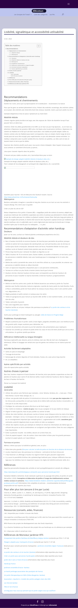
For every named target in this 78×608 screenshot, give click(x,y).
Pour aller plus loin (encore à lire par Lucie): (20, 79)
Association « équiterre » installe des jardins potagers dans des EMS (27, 579)
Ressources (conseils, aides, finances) (18, 81)
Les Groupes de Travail (22, 14)
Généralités (16, 74)
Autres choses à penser (15, 70)
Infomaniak (53, 605)
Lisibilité (11, 72)
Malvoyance (15, 54)
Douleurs (14, 58)
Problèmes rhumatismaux (18, 63)
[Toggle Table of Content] (37, 46)
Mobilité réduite (16, 52)
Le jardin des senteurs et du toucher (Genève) (19, 552)
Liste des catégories (40, 14)
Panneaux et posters (18, 76)
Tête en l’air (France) (11, 587)
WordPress (34, 605)
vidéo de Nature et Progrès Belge (52, 315)
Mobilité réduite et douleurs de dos (20, 60)
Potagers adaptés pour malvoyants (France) (18, 542)
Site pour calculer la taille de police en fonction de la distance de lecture (47, 449)
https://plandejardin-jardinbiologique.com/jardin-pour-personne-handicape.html (32, 472)
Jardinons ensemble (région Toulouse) (50, 546)
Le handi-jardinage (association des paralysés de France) (23, 571)
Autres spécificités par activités (19, 69)
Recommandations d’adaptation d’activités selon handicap (24, 56)
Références (12, 77)
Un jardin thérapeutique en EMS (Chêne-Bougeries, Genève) (24, 575)
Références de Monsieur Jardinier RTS (19, 83)
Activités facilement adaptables (19, 67)
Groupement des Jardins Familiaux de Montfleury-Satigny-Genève (26, 538)
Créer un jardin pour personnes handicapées (19, 556)
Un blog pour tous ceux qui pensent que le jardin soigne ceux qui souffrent (29, 591)
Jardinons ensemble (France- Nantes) (16, 568)
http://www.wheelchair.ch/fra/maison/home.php (20, 197)
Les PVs (52, 14)
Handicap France (10, 564)
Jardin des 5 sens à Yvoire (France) (15, 560)
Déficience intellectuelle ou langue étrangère (23, 65)
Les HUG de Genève (10, 583)
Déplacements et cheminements (17, 51)
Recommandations (12, 49)
